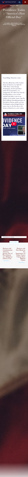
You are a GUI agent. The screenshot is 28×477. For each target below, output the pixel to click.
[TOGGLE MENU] (25, 2)
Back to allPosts (14, 242)
